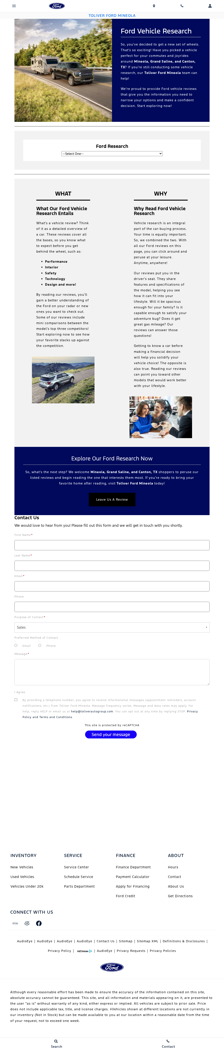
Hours (173, 867)
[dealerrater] (27, 923)
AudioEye (25, 941)
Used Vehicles (22, 877)
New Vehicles (21, 867)
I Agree (19, 692)
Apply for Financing (133, 886)
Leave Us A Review (112, 499)
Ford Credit (125, 896)
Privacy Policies (163, 951)
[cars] (15, 923)
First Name (23, 535)
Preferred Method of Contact (36, 638)
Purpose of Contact (30, 617)
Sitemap (126, 941)
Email (19, 576)
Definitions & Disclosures (184, 941)
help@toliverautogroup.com (92, 711)
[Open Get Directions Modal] (154, 6)
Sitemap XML (147, 941)
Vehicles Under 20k (27, 886)
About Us (176, 886)
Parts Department (79, 886)
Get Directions (180, 896)
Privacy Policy (59, 951)
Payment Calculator (133, 877)
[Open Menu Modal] (14, 6)
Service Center (76, 867)
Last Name (23, 555)
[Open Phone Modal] (182, 6)
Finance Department (133, 867)
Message (21, 654)
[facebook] (39, 923)
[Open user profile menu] (210, 5)
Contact (174, 877)
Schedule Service (78, 877)
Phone (19, 596)
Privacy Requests (131, 951)
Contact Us (106, 941)
